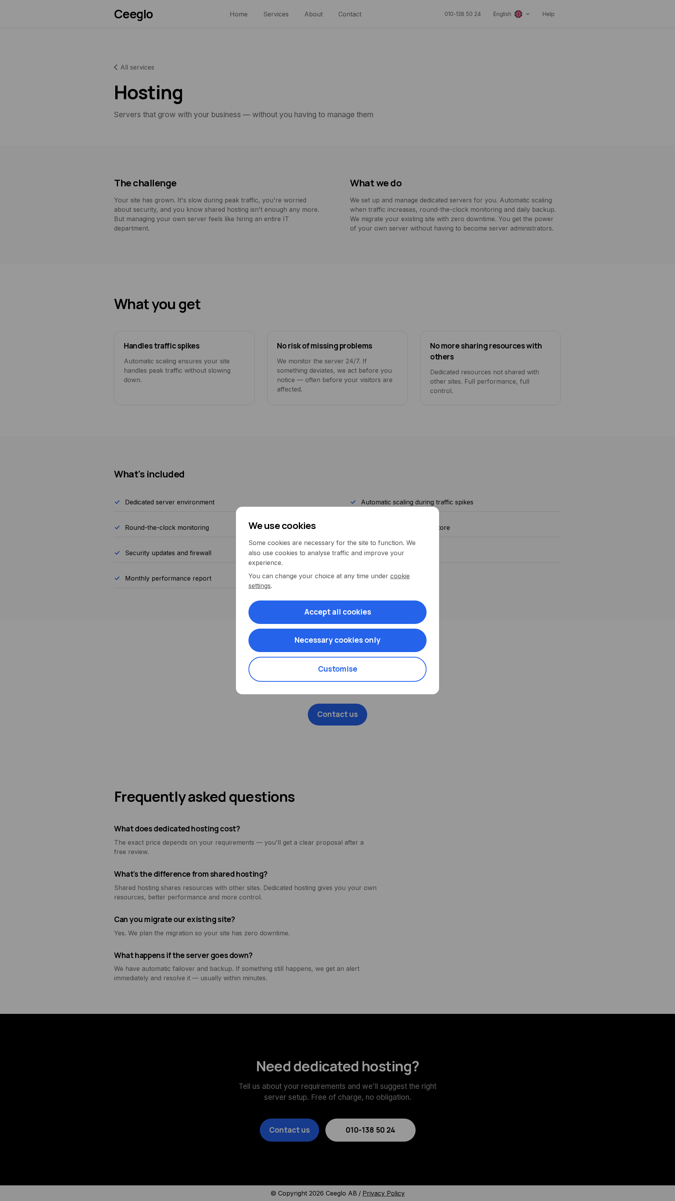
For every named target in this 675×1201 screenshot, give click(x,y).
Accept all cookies (337, 612)
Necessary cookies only (337, 640)
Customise (337, 669)
